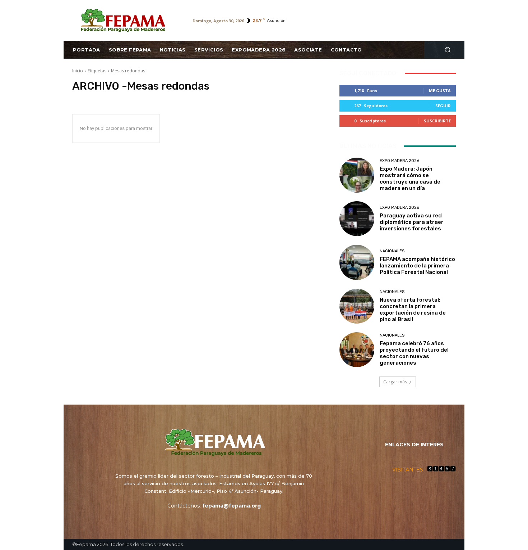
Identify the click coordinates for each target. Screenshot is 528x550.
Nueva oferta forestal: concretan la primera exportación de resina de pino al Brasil (413, 310)
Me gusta (440, 90)
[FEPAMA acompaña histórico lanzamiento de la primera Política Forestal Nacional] (356, 262)
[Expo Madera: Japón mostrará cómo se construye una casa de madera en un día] (356, 175)
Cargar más (395, 382)
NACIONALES (392, 251)
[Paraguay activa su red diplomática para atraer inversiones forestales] (356, 218)
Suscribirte (437, 120)
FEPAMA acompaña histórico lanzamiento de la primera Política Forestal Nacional (417, 265)
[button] (447, 49)
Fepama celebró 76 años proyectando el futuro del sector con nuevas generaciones (414, 353)
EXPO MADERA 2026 (399, 161)
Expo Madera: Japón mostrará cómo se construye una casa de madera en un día (410, 178)
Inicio (77, 71)
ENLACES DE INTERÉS (414, 444)
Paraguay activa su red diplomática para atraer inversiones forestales (412, 222)
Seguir (443, 105)
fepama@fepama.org (231, 505)
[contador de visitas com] (441, 469)
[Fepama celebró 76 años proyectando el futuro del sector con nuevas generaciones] (356, 349)
